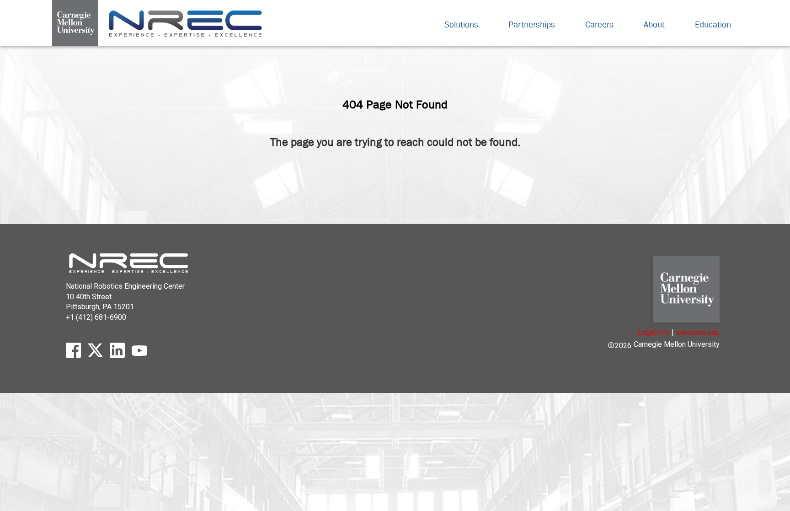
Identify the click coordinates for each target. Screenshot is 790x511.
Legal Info (653, 332)
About (654, 24)
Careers (599, 24)
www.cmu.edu (698, 332)
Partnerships (531, 24)
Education (713, 24)
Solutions (461, 24)
